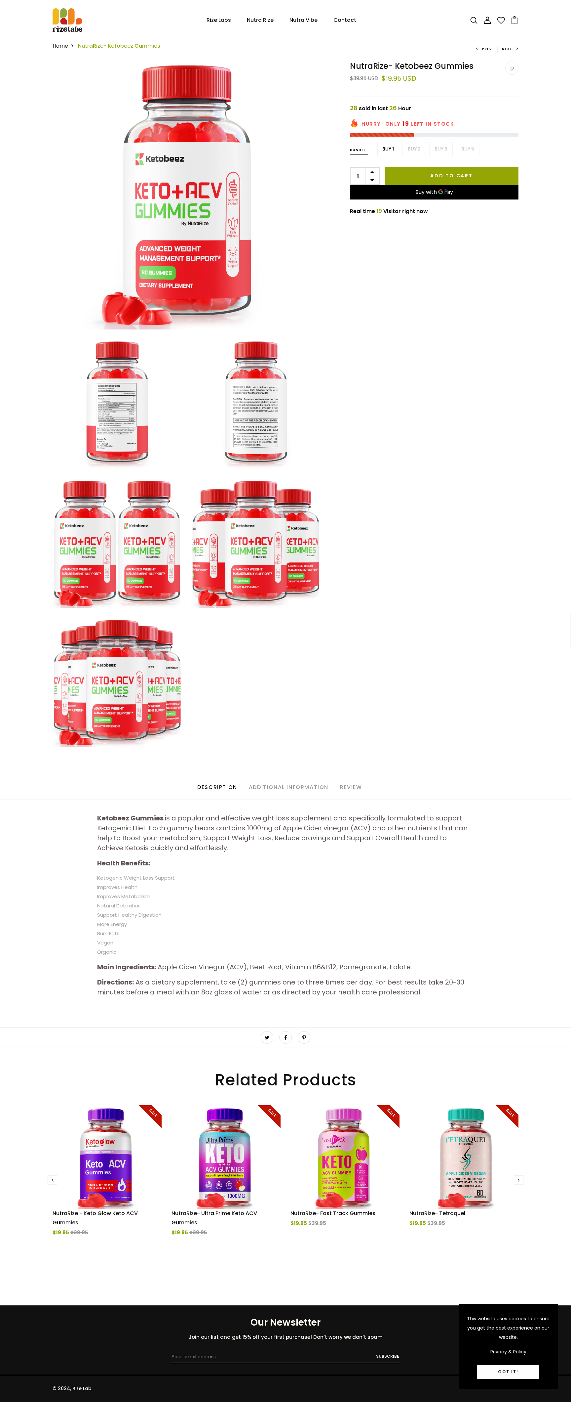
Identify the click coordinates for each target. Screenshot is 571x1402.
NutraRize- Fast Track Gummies (332, 1213)
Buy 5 (467, 149)
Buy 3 (441, 149)
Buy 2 (414, 149)
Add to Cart (451, 175)
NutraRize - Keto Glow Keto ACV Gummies (95, 1217)
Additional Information (288, 787)
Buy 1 (388, 149)
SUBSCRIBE (387, 1356)
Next (507, 49)
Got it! (508, 1372)
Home (60, 46)
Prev (487, 49)
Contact (344, 20)
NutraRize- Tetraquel (437, 1213)
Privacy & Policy (508, 1351)
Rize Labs (219, 20)
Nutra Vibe (303, 20)
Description (217, 787)
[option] (107, 1183)
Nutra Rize (260, 20)
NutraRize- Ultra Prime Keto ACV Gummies (214, 1217)
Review (351, 787)
